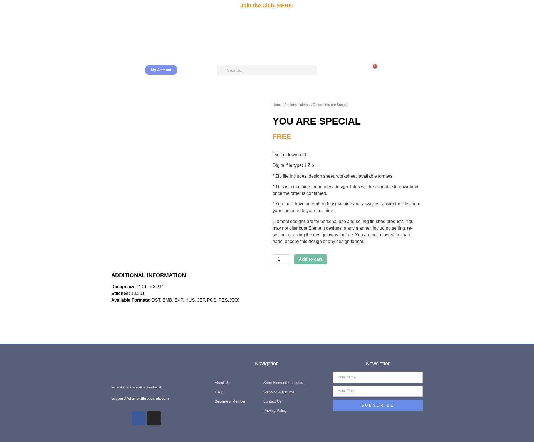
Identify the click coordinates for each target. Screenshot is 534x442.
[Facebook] (139, 418)
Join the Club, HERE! (267, 5)
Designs (290, 105)
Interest (304, 105)
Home (277, 105)
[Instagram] (154, 418)
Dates (317, 105)
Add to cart (310, 259)
